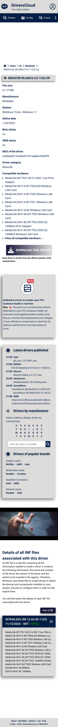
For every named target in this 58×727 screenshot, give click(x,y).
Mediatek (30, 65)
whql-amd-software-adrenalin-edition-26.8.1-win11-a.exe (32, 403)
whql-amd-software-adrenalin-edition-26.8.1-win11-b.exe (32, 399)
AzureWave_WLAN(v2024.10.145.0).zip (32, 392)
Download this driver (33, 250)
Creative (21, 473)
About (14, 721)
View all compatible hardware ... (24, 238)
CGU (39, 721)
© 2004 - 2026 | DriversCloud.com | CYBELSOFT (29, 724)
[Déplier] (55, 18)
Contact (32, 721)
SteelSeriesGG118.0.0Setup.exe (29, 382)
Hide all (46, 610)
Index (13, 65)
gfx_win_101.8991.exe (25, 360)
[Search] (48, 444)
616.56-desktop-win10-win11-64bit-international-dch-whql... (31, 367)
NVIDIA (10, 464)
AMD (19, 464)
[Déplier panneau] (53, 7)
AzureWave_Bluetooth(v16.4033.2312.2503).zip (32, 389)
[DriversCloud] (4, 7)
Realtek (10, 473)
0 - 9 (19, 425)
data (44, 721)
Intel (27, 464)
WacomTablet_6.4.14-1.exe (27, 375)
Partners (22, 721)
